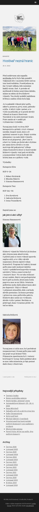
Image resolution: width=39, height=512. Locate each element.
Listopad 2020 (12, 475)
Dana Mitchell (12, 408)
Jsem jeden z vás (9, 377)
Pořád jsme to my (30, 377)
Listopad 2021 (12, 470)
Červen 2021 (11, 472)
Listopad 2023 (12, 459)
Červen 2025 (11, 452)
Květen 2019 (11, 483)
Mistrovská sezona (14, 429)
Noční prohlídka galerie (16, 398)
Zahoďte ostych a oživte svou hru (20, 411)
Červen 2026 (11, 447)
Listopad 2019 (12, 480)
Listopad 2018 (12, 485)
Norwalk (19, 18)
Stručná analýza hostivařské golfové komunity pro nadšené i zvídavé (20, 423)
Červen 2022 (11, 467)
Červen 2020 (11, 477)
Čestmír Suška (12, 395)
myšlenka (7, 78)
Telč (28, 99)
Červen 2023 (11, 462)
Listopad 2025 (12, 449)
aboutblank (30, 506)
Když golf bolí (12, 416)
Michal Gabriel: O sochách (17, 419)
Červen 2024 (11, 457)
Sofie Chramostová (14, 413)
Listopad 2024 (12, 454)
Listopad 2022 (12, 465)
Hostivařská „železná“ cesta (18, 401)
